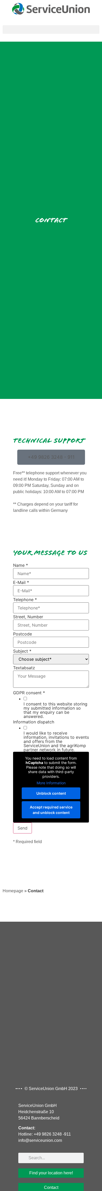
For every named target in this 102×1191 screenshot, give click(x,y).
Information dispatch (33, 722)
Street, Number (28, 617)
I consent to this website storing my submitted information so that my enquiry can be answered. (55, 710)
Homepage (13, 891)
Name (20, 565)
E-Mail (21, 582)
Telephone (25, 599)
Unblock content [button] (51, 793)
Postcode (22, 634)
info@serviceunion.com (40, 1140)
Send (22, 828)
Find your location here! (51, 1173)
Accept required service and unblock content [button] (51, 810)
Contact (51, 1187)
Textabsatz (24, 668)
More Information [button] (51, 783)
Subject (22, 651)
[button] (51, 29)
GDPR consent (29, 693)
